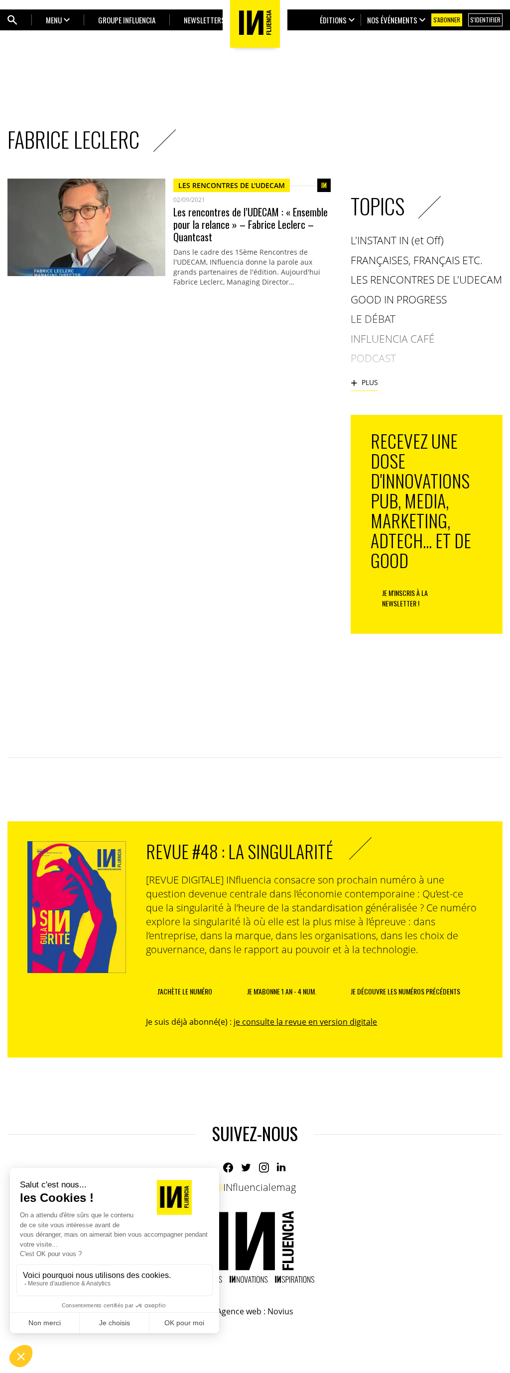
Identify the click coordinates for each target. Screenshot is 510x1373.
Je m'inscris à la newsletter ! (405, 598)
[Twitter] (246, 1168)
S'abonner (446, 19)
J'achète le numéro (184, 991)
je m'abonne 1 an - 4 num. (281, 991)
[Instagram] (264, 1168)
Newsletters (204, 19)
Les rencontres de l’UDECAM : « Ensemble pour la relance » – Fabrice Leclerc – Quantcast (250, 224)
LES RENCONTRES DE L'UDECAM (231, 185)
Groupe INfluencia (126, 19)
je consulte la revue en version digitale (305, 1021)
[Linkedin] (282, 1168)
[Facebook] (228, 1168)
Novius (280, 1311)
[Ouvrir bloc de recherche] (12, 20)
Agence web (239, 1311)
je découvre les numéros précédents (405, 991)
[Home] (255, 1246)
